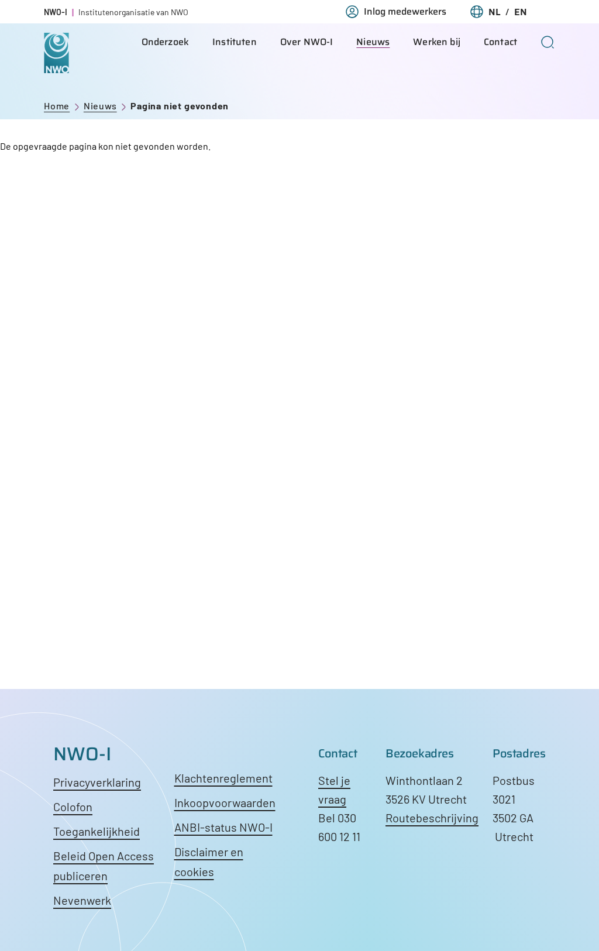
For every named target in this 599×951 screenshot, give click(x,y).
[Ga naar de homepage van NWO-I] (56, 64)
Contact (500, 42)
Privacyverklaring (97, 782)
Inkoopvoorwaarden (225, 802)
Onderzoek (165, 42)
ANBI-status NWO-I (223, 827)
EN (520, 12)
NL (494, 12)
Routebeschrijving (431, 818)
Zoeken (548, 42)
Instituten (234, 42)
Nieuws (373, 42)
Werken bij (436, 42)
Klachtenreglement (223, 778)
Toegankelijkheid (96, 831)
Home (57, 105)
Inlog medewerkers (405, 12)
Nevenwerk (82, 900)
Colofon (72, 807)
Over (306, 42)
